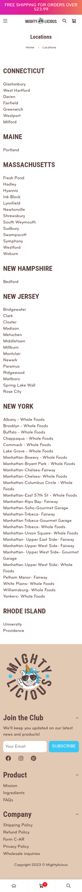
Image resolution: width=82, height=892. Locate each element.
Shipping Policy (18, 825)
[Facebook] (8, 758)
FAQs (8, 800)
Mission (10, 786)
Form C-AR (13, 839)
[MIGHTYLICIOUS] (41, 21)
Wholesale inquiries (21, 854)
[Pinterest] (33, 758)
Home (30, 47)
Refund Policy (16, 832)
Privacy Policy (16, 847)
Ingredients (14, 793)
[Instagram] (21, 758)
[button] (74, 21)
